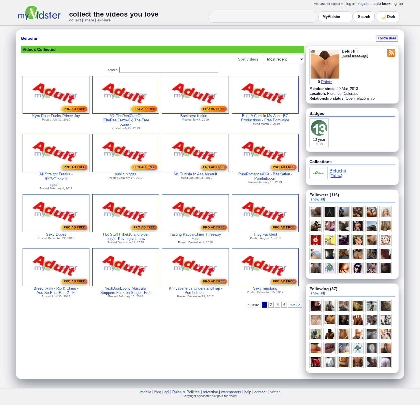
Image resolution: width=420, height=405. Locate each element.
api (166, 392)
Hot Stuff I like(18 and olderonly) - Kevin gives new (126, 236)
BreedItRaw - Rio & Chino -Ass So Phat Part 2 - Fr (56, 290)
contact (260, 392)
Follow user (387, 38)
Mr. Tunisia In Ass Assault (195, 174)
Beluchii (29, 38)
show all (317, 199)
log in (350, 3)
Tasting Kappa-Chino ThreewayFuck (195, 236)
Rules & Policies (186, 392)
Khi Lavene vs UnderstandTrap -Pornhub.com (195, 290)
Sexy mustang (265, 288)
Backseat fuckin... (195, 116)
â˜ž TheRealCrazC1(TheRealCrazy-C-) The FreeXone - (126, 120)
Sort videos (248, 59)
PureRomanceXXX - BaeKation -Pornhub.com (265, 176)
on (401, 3)
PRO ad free (74, 109)
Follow (336, 176)
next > (295, 304)
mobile (145, 392)
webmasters (231, 392)
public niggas (126, 174)
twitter (275, 392)
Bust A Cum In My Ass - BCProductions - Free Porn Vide (265, 118)
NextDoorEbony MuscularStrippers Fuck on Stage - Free (125, 290)
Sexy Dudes (56, 234)
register (364, 3)
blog (157, 392)
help (247, 392)
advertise (210, 392)
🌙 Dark (388, 17)
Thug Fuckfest (265, 234)
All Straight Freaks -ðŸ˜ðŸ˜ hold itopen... (56, 179)
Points (326, 81)
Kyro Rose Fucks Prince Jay (56, 116)
